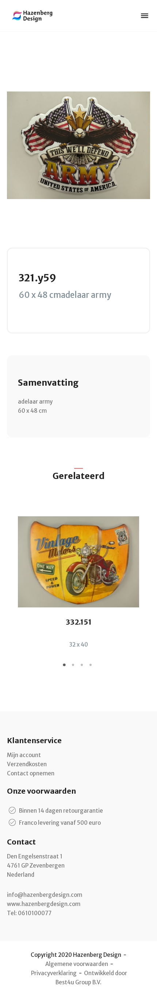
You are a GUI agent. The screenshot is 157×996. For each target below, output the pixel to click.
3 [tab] (83, 667)
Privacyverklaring (54, 973)
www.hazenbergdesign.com (43, 903)
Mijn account (24, 755)
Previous (12, 576)
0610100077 (34, 913)
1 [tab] (65, 667)
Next (144, 576)
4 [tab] (91, 667)
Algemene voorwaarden (76, 964)
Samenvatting (48, 382)
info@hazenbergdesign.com (44, 894)
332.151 (79, 621)
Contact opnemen (30, 773)
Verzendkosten (27, 764)
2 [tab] (74, 667)
